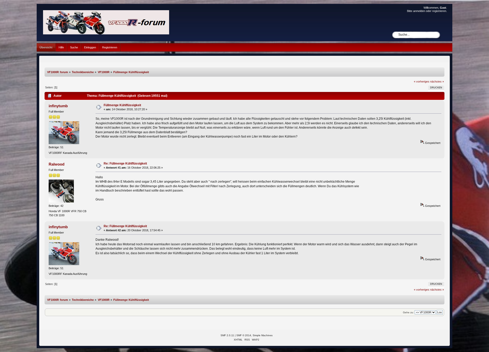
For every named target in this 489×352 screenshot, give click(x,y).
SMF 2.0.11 (227, 335)
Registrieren (109, 47)
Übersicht (45, 47)
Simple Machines (263, 335)
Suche (74, 47)
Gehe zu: (408, 312)
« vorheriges (421, 81)
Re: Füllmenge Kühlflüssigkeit (125, 163)
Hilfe (61, 47)
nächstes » (437, 81)
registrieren (439, 10)
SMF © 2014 (243, 335)
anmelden (419, 10)
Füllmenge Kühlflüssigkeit (122, 105)
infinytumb (58, 106)
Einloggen (90, 47)
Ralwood (56, 164)
